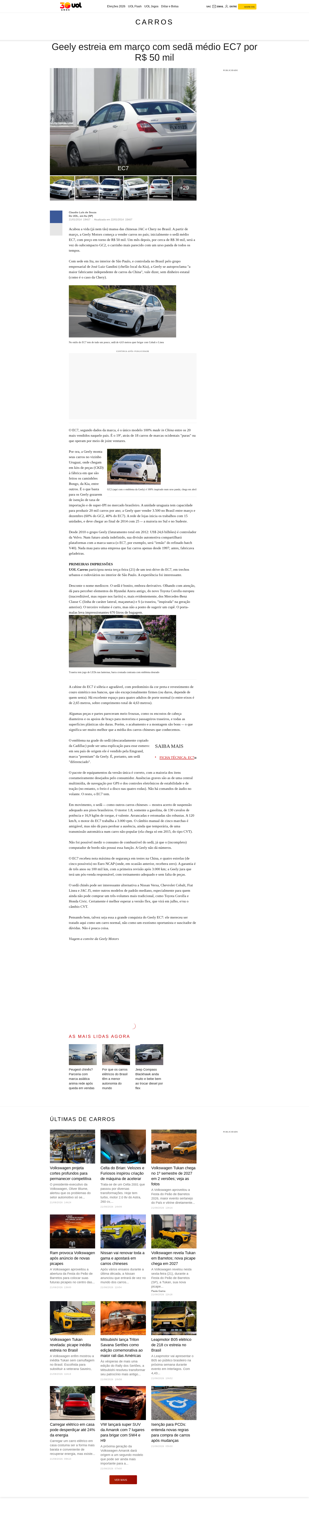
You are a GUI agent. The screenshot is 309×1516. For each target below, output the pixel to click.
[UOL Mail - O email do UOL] (218, 6)
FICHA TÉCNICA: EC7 (177, 757)
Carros (154, 22)
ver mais (120, 1479)
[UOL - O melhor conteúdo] (71, 6)
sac (208, 6)
